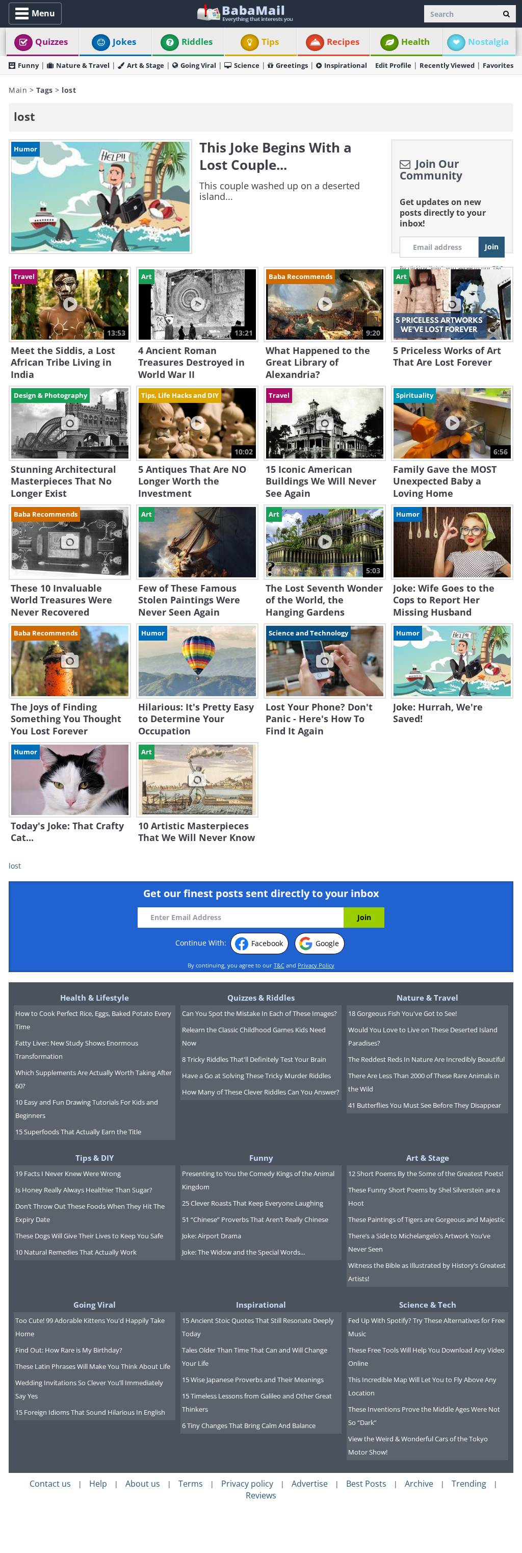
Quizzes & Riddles (261, 997)
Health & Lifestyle (94, 997)
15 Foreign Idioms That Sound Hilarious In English (90, 1412)
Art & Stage (145, 65)
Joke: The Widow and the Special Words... (243, 1252)
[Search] (506, 13)
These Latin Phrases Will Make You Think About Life (92, 1366)
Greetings (292, 65)
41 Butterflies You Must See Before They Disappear (424, 1105)
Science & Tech (427, 1305)
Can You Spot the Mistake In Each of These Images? (259, 1013)
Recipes (343, 41)
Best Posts (366, 1483)
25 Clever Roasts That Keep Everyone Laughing (252, 1203)
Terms (190, 1483)
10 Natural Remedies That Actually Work (76, 1252)
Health (415, 41)
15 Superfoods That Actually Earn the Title (78, 1131)
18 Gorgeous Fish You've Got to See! (402, 1013)
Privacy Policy (316, 965)
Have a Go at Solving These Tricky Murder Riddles (256, 1075)
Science (246, 65)
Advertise (310, 1483)
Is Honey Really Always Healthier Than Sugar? (83, 1189)
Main (18, 90)
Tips (270, 41)
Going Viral (198, 65)
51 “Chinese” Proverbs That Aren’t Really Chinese (255, 1219)
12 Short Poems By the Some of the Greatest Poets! (425, 1173)
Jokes (124, 41)
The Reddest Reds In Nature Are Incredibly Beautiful (426, 1059)
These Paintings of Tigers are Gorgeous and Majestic (426, 1219)
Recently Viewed (447, 65)
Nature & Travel (83, 65)
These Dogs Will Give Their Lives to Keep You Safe (89, 1235)
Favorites (498, 65)
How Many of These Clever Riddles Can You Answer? (261, 1092)
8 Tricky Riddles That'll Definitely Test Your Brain (254, 1059)
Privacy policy (247, 1483)
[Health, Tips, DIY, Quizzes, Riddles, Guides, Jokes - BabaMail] (244, 12)
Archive (419, 1483)
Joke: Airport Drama (211, 1235)
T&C (279, 965)
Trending (469, 1483)
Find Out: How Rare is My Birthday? (68, 1350)
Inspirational (345, 65)
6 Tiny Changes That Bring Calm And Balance (249, 1425)
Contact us (50, 1483)
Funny (28, 65)
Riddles (197, 41)
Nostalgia (488, 41)
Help (98, 1483)
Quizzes (51, 41)
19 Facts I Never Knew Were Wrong (68, 1173)
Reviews (261, 1495)
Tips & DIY (94, 1158)
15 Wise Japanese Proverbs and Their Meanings (253, 1379)
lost (15, 866)
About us (142, 1483)
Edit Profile (393, 65)
